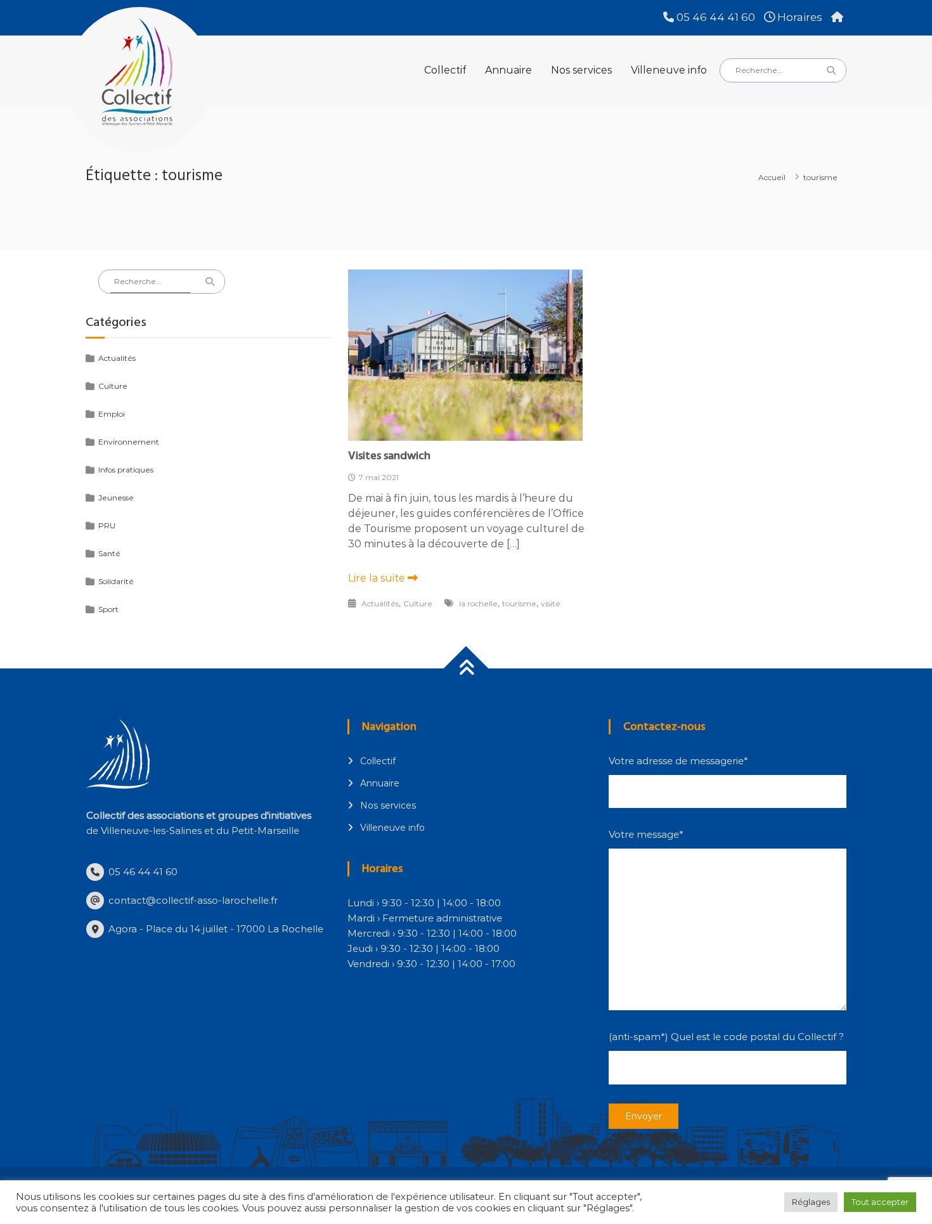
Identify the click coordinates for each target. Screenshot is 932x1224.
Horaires (798, 17)
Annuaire (508, 70)
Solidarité (116, 581)
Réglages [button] (811, 1202)
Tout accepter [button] (880, 1202)
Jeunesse (116, 497)
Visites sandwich (389, 456)
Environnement (128, 441)
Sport (108, 609)
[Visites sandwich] (465, 354)
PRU (106, 525)
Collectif (445, 70)
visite (550, 603)
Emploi (111, 414)
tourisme (519, 603)
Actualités (380, 603)
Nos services (581, 70)
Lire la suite (378, 578)
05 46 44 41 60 (714, 17)
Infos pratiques (125, 469)
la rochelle (478, 603)
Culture (417, 603)
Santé (109, 553)
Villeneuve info (669, 70)
